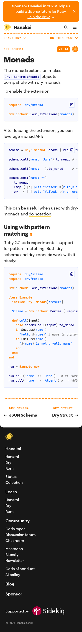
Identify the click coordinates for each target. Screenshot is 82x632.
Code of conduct (20, 568)
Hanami (12, 456)
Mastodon (14, 548)
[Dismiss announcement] (74, 11)
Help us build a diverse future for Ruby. (41, 11)
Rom (9, 468)
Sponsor (13, 594)
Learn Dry (12, 38)
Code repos (15, 528)
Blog (9, 584)
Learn (11, 491)
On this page (62, 38)
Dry (8, 462)
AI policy (12, 574)
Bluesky (11, 554)
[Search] (66, 27)
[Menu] (74, 27)
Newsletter (14, 560)
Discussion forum (20, 534)
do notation (40, 214)
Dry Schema (13, 49)
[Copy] (72, 105)
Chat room (14, 540)
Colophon (14, 482)
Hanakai (13, 448)
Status (11, 476)
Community (17, 520)
